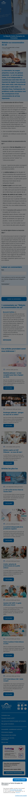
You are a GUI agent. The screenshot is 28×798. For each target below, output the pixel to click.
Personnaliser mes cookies (16, 789)
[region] (14, 788)
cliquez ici (18, 792)
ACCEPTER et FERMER (19, 779)
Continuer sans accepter (21, 795)
